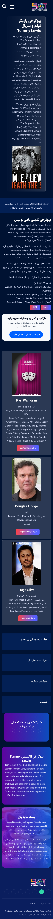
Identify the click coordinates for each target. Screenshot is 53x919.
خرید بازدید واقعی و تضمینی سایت (26, 334)
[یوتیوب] (20, 891)
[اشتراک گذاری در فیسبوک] (40, 730)
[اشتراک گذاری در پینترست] (26, 730)
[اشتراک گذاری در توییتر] (33, 730)
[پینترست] (34, 891)
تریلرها (45, 307)
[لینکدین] (6, 891)
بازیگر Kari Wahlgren (28, 448)
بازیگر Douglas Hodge (28, 531)
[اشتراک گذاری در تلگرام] (19, 730)
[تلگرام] (27, 891)
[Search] (4, 7)
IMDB (35, 307)
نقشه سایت (45, 903)
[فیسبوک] (48, 891)
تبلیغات (33, 903)
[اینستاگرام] (13, 891)
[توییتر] (41, 891)
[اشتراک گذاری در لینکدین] (12, 730)
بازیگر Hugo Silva (28, 618)
